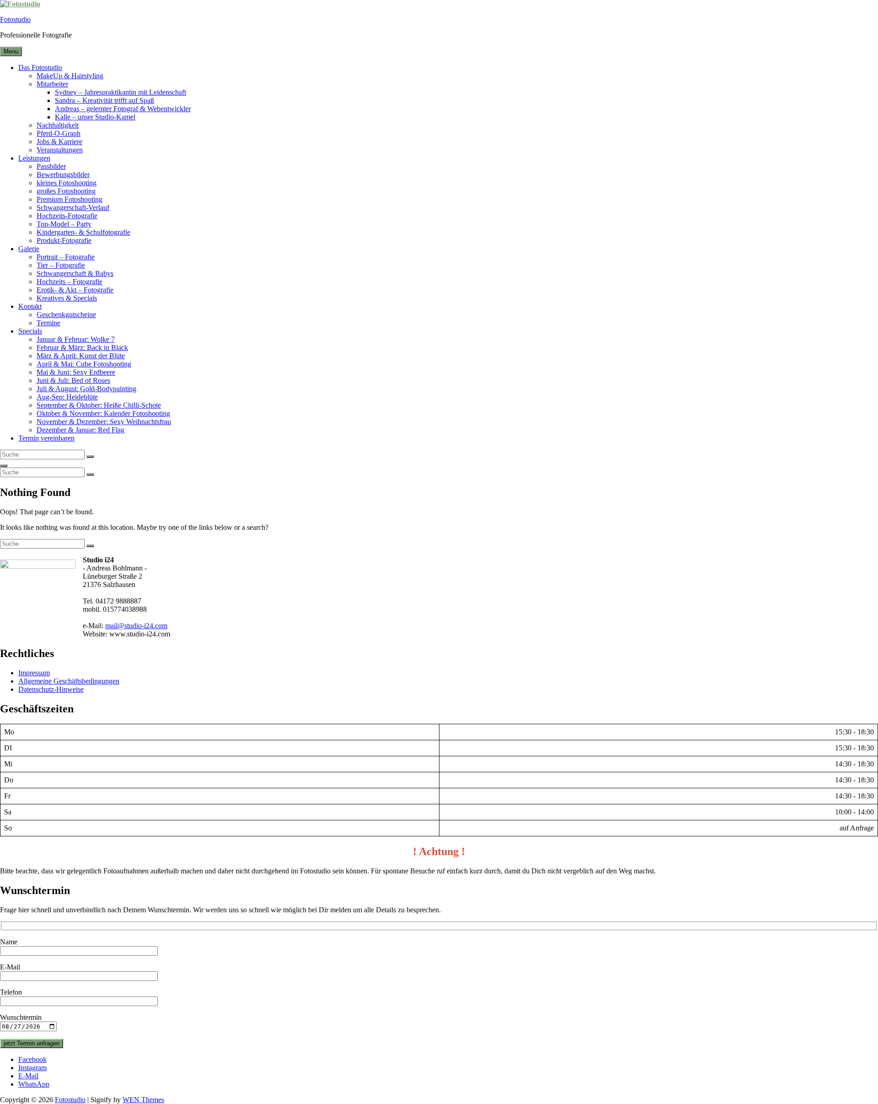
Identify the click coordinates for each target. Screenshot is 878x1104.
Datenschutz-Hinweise (51, 689)
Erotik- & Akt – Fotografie (75, 290)
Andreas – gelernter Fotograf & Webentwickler (123, 109)
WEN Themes (143, 1100)
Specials (30, 331)
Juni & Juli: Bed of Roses (73, 380)
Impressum (34, 673)
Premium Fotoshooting (69, 199)
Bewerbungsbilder (63, 174)
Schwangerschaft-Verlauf (73, 207)
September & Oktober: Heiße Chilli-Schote (99, 405)
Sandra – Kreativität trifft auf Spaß (104, 100)
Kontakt (30, 306)
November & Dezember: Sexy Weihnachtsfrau (104, 421)
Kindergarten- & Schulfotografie (83, 232)
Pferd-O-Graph (58, 133)
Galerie (28, 249)
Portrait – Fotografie (66, 257)
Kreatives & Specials (67, 298)
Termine (48, 323)
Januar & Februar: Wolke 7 (76, 339)
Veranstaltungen (60, 150)
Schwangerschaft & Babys (75, 273)
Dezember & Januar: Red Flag (80, 430)
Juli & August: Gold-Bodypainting (86, 389)
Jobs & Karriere (59, 141)
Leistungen (34, 158)
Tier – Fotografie (61, 265)
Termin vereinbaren (46, 438)
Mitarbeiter (52, 84)
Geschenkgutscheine (66, 314)
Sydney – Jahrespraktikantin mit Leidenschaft (120, 92)
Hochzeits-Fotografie (67, 216)
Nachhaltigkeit (58, 125)
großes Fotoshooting (66, 191)
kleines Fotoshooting (66, 183)
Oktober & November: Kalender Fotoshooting (103, 413)
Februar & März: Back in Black (82, 347)
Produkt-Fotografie (64, 240)
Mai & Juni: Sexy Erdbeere (76, 372)
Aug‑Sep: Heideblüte (67, 397)
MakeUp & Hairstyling (70, 76)
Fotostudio (15, 19)
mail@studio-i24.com (136, 626)
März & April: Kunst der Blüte (81, 356)
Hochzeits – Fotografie (69, 281)
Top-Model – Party (64, 224)
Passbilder (51, 166)
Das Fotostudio (40, 67)
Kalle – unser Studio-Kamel (95, 117)
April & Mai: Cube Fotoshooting (84, 364)
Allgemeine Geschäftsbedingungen (68, 681)
